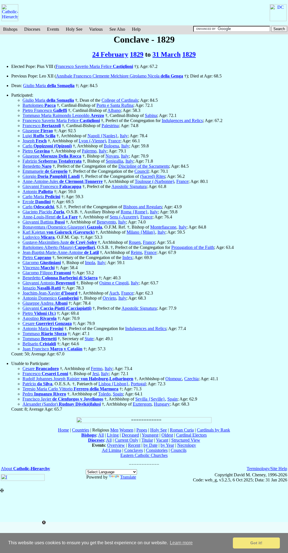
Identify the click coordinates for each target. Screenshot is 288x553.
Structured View (185, 440)
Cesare (47, 323)
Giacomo (41, 262)
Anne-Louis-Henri (50, 216)
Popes (141, 430)
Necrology (186, 445)
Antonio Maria (42, 328)
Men (114, 430)
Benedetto (36, 166)
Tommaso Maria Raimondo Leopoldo (63, 115)
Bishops (10, 29)
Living (113, 435)
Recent (134, 445)
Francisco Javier (62, 399)
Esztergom (142, 404)
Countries (80, 430)
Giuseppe (37, 130)
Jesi (95, 373)
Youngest (150, 435)
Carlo (47, 145)
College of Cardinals (120, 100)
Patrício (37, 383)
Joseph (34, 140)
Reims (136, 252)
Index (127, 257)
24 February (110, 54)
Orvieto (109, 298)
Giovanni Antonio (48, 282)
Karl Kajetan (58, 232)
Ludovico (38, 237)
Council (141, 171)
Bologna (111, 145)
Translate (128, 477)
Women (126, 430)
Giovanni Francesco (51, 186)
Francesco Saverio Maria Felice (94, 66)
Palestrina (110, 125)
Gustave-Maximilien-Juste (59, 242)
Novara (112, 156)
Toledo (104, 393)
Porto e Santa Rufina (114, 105)
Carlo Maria (41, 196)
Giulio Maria (49, 85)
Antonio (37, 191)
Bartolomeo (39, 105)
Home (63, 430)
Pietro (36, 151)
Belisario (39, 343)
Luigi (38, 135)
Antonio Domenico (50, 298)
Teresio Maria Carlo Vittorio (70, 388)
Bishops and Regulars (142, 206)
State (89, 338)
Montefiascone (163, 227)
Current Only (126, 440)
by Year (167, 445)
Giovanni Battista (43, 222)
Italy (124, 135)
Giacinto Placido (43, 211)
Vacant (162, 440)
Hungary (162, 404)
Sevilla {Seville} (150, 399)
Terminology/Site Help (267, 468)
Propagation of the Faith (192, 247)
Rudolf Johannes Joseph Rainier (77, 378)
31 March (166, 54)
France (114, 140)
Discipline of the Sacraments (143, 166)
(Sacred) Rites (152, 176)
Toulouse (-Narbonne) (154, 181)
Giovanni (56, 308)
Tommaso (44, 333)
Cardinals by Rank (213, 430)
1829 (136, 54)
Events (53, 29)
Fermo (96, 368)
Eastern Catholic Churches (144, 455)
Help (136, 29)
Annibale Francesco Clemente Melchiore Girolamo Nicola (119, 76)
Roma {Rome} (134, 211)
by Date (150, 445)
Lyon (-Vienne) (92, 140)
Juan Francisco (52, 348)
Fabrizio (52, 161)
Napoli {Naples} (102, 135)
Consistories (157, 450)
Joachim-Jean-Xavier (49, 293)
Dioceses (32, 29)
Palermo (89, 151)
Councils (178, 450)
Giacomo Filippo (46, 272)
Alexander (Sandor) (61, 404)
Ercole (36, 201)
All (101, 435)
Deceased (130, 435)
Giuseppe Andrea (45, 303)
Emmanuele (45, 171)
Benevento (106, 222)
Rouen (135, 242)
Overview (116, 445)
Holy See (74, 29)
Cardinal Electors (191, 435)
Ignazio (41, 288)
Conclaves (133, 450)
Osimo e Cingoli (114, 282)
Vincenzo (38, 267)
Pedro (44, 393)
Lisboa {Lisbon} (113, 383)
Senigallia (114, 161)
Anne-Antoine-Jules (62, 181)
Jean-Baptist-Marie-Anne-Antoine (60, 252)
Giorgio (51, 176)
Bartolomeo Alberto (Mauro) (58, 247)
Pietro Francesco (44, 110)
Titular (147, 440)
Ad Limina (111, 450)
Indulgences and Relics (182, 120)
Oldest (167, 435)
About (25, 468)
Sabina (151, 115)
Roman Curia (182, 430)
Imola (90, 262)
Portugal (138, 383)
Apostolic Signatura (129, 186)
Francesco (41, 125)
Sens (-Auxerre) (124, 216)
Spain (118, 393)
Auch (114, 293)
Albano (114, 110)
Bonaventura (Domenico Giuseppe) (62, 227)
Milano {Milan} (141, 232)
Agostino (39, 318)
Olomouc (173, 378)
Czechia (191, 378)
